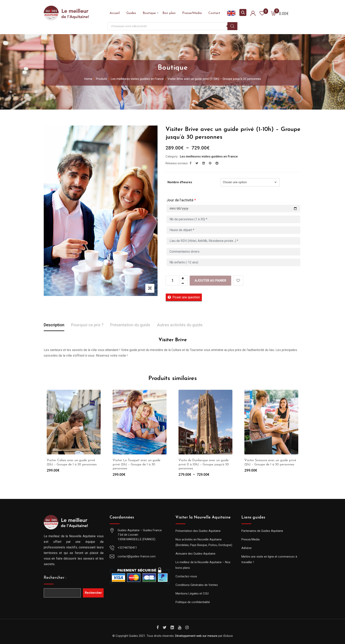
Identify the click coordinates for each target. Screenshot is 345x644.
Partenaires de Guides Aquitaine (262, 531)
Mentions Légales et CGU (192, 593)
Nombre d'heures (180, 182)
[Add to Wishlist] (238, 281)
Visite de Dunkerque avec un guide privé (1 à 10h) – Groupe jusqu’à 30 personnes (203, 464)
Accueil (115, 13)
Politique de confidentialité (192, 602)
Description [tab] (54, 324)
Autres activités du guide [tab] (179, 324)
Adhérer (246, 548)
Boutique (149, 13)
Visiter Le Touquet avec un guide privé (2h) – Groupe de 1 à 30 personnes (136, 464)
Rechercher (93, 593)
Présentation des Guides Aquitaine (198, 531)
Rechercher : (55, 578)
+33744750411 (127, 547)
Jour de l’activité (181, 200)
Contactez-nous (186, 576)
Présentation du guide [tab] (130, 324)
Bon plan (169, 13)
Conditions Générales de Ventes (196, 585)
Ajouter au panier (210, 280)
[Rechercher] (232, 26)
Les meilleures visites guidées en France (209, 156)
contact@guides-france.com (137, 556)
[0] (273, 13)
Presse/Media (192, 13)
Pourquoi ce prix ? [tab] (87, 324)
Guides (131, 13)
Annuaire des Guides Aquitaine (195, 553)
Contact (214, 13)
